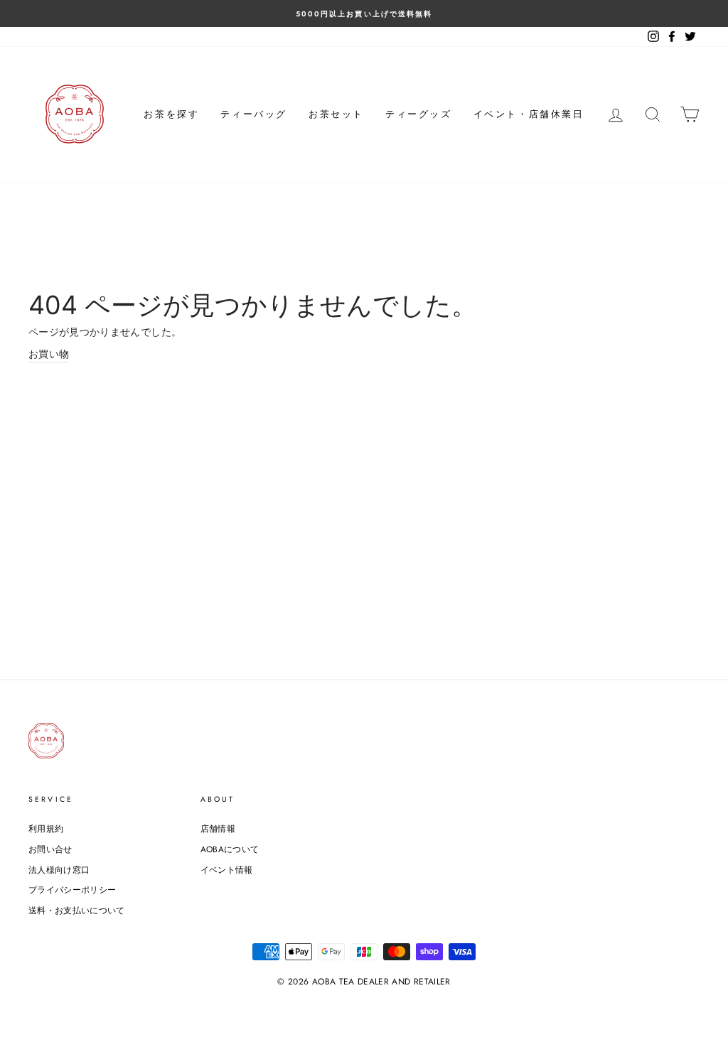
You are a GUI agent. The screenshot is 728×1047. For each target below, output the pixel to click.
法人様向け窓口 (59, 870)
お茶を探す (171, 114)
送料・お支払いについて (76, 910)
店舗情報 (217, 828)
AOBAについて (229, 849)
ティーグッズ (418, 114)
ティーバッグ (253, 114)
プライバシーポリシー (72, 890)
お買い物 (48, 354)
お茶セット (336, 114)
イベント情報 (226, 870)
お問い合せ (50, 849)
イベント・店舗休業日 (528, 114)
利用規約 (45, 828)
